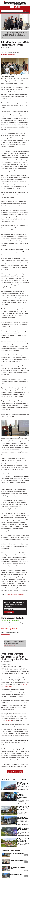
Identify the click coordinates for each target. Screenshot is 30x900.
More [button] (26, 855)
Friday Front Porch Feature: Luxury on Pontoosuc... (23, 840)
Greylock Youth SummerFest (10, 620)
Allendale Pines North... (17, 874)
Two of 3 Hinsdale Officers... (18, 860)
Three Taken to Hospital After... (17, 867)
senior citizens (21, 594)
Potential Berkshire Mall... (18, 853)
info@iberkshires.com (9, 645)
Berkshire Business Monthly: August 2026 (23, 783)
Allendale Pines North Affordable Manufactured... (22, 818)
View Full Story (15, 771)
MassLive (9, 720)
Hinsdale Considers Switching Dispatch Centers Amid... (22, 795)
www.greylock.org (5, 625)
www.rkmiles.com (5, 634)
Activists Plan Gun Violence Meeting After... (23, 829)
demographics (14, 594)
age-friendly (7, 594)
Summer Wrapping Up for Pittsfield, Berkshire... (23, 808)
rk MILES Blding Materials (9, 629)
